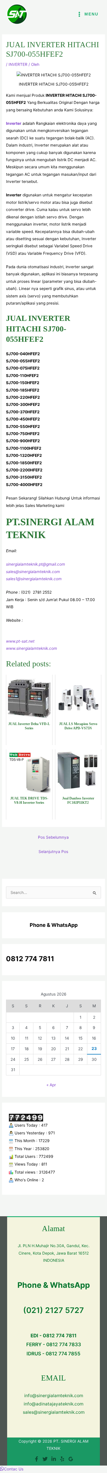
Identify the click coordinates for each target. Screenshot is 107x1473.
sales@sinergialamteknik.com (33, 571)
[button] (11, 1469)
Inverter (13, 123)
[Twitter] (45, 1459)
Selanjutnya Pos (53, 851)
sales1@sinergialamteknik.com (34, 578)
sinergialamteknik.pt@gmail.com (35, 564)
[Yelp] (62, 1459)
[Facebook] (36, 1459)
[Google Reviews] (70, 1459)
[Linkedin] (53, 1459)
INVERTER (18, 64)
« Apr (51, 1085)
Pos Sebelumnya (53, 837)
